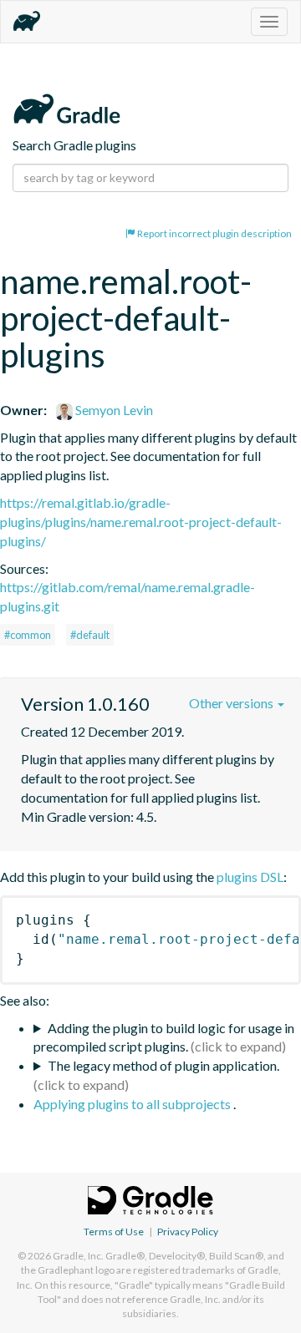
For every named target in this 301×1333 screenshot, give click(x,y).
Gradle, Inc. (78, 1255)
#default (90, 634)
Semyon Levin (113, 410)
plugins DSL (250, 876)
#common (27, 634)
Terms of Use (114, 1231)
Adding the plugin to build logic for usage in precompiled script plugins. (163, 1037)
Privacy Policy (187, 1231)
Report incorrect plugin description (213, 233)
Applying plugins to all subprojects (133, 1104)
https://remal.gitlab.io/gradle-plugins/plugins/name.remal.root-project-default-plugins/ (141, 521)
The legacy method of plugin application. (163, 1065)
